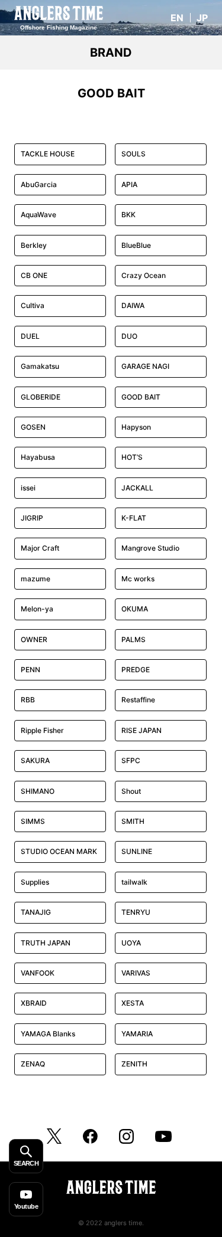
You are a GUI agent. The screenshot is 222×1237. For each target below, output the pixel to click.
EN (177, 18)
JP (202, 18)
